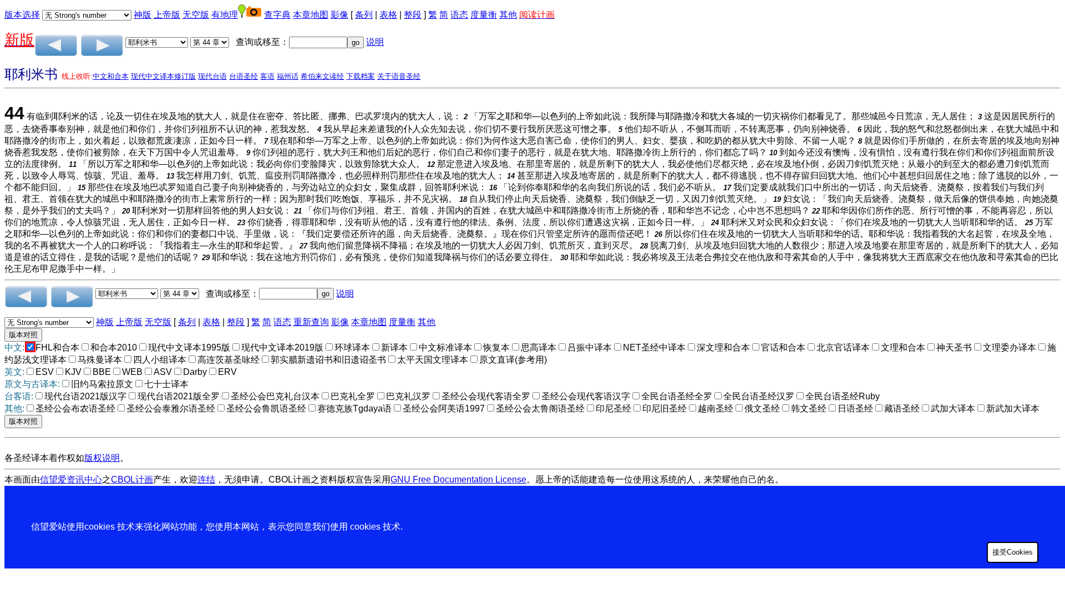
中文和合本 (111, 76)
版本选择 (22, 14)
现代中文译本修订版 (163, 76)
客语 (267, 76)
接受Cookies (1012, 552)
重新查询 (311, 322)
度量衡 (483, 14)
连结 (206, 479)
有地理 (224, 14)
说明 (375, 42)
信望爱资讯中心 (71, 479)
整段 (413, 14)
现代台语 (212, 76)
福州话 (287, 76)
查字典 (277, 14)
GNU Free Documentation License (458, 479)
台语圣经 (243, 76)
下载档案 (360, 76)
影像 (339, 14)
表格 (388, 14)
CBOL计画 (132, 479)
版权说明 (102, 458)
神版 (142, 14)
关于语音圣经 (398, 76)
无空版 (195, 14)
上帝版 (167, 14)
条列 (364, 14)
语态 (459, 14)
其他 (508, 14)
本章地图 (310, 14)
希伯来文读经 (322, 76)
